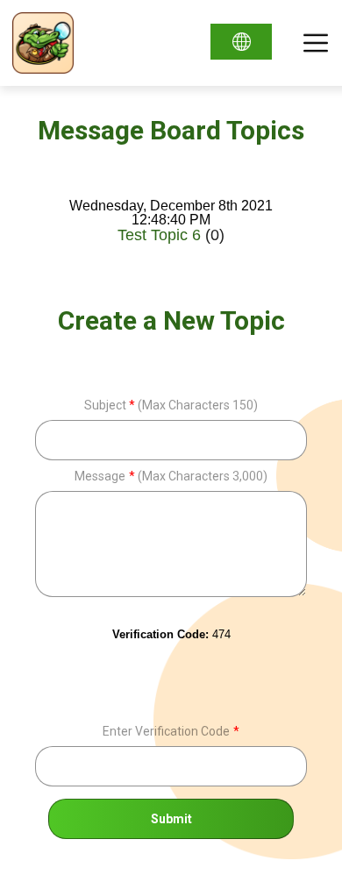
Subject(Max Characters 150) (171, 405)
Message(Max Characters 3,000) (171, 476)
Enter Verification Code (171, 731)
